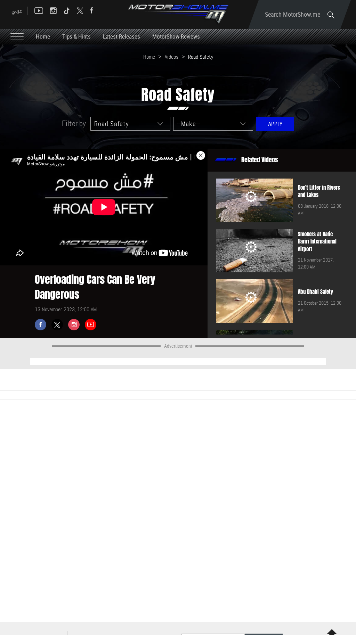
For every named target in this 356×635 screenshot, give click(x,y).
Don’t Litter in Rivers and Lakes (319, 191)
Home (43, 36)
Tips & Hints (76, 36)
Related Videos (259, 159)
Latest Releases (121, 36)
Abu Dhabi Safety (315, 292)
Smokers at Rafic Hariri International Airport (317, 241)
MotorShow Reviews (176, 36)
